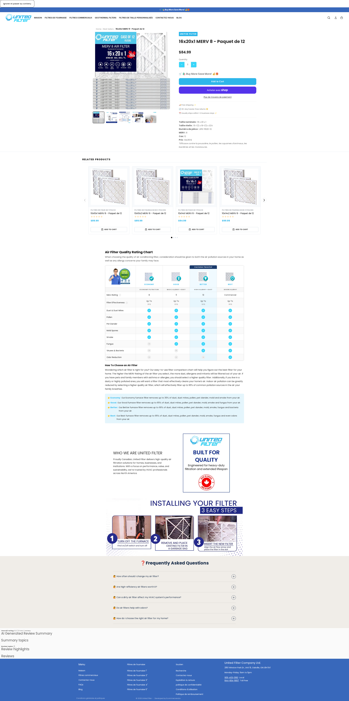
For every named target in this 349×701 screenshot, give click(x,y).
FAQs (81, 684)
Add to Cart (217, 81)
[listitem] (98, 117)
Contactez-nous (86, 680)
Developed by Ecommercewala (167, 698)
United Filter (147, 698)
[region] (174, 313)
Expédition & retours (185, 680)
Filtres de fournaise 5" (137, 689)
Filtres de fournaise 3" (137, 680)
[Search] (329, 18)
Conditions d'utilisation (186, 689)
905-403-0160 (231, 677)
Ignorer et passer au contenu (17, 3)
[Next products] (264, 200)
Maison (82, 670)
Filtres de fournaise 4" (137, 684)
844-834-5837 (232, 680)
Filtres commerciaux (88, 675)
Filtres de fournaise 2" (137, 675)
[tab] (171, 237)
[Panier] (342, 18)
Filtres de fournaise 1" (137, 670)
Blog (80, 689)
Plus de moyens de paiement (218, 97)
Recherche (181, 670)
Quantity (183, 59)
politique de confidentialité (188, 684)
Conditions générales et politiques (90, 698)
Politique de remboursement (189, 694)
